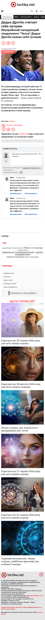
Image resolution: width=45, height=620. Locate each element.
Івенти (36, 17)
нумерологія (23, 250)
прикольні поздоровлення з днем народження (22, 253)
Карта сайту (8, 280)
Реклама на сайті (10, 283)
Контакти (7, 277)
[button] (36, 11)
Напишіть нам (9, 273)
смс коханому (32, 257)
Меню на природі (33, 248)
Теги (4, 243)
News (16, 17)
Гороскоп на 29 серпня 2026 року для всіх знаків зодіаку (20, 342)
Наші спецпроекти (10, 287)
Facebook (23, 134)
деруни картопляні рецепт (13, 248)
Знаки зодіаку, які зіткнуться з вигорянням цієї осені (19, 429)
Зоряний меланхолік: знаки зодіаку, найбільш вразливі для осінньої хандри (20, 561)
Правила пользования (8, 607)
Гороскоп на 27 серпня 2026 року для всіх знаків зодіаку (20, 473)
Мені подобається (31, 193)
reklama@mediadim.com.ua (35, 595)
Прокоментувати (15, 193)
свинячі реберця (15, 257)
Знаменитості (7, 17)
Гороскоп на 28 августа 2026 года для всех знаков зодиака (20, 385)
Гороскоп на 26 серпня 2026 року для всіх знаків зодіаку (20, 516)
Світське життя (26, 17)
